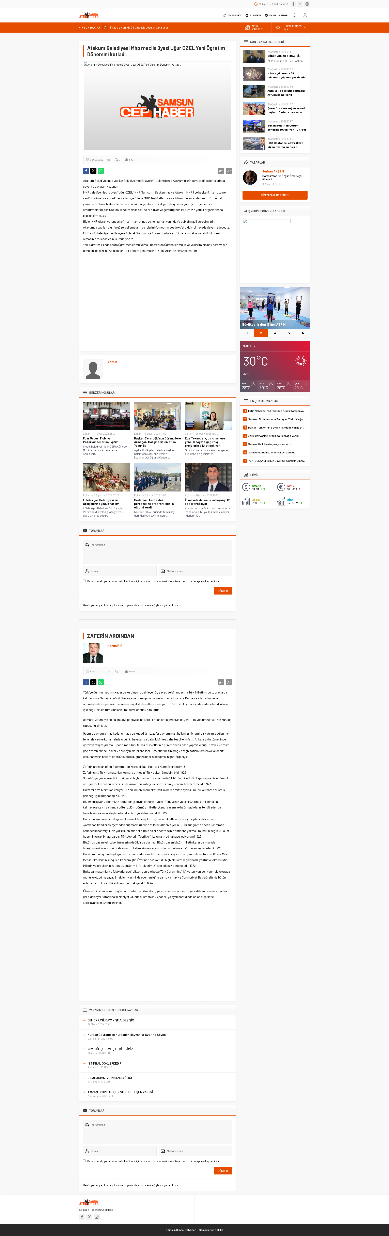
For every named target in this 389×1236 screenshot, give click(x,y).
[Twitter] (300, 4)
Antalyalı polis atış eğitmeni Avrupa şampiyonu (138, 27)
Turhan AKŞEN (273, 171)
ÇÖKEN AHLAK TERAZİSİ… (284, 55)
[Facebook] (293, 4)
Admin (112, 362)
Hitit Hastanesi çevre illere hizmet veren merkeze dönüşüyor (285, 147)
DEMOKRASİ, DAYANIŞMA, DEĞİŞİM (111, 1020)
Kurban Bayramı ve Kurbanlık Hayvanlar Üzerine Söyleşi (127, 1034)
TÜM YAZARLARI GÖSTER (275, 195)
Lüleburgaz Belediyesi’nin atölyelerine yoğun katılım (101, 501)
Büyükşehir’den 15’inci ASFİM (264, 324)
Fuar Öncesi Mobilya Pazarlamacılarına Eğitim (100, 440)
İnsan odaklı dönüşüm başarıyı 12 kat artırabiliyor (207, 501)
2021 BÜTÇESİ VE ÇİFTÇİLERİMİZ (110, 1049)
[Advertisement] (157, 302)
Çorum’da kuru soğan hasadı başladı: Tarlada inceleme (286, 110)
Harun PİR (115, 646)
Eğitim (86, 433)
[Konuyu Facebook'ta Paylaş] (86, 171)
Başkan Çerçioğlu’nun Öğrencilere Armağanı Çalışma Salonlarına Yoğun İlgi (157, 441)
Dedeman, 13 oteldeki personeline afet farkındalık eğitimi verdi (154, 503)
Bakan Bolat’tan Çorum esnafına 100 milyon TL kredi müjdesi (286, 129)
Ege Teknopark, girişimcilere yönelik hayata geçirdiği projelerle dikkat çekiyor (205, 441)
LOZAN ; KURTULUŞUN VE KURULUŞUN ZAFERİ (120, 1092)
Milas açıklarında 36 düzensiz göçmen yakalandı (286, 75)
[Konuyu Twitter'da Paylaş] (93, 171)
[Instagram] (307, 4)
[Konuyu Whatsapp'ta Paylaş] (101, 171)
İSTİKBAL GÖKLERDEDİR (104, 1063)
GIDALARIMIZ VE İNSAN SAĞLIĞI (110, 1078)
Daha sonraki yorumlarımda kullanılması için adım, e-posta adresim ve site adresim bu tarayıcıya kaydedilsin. (153, 581)
